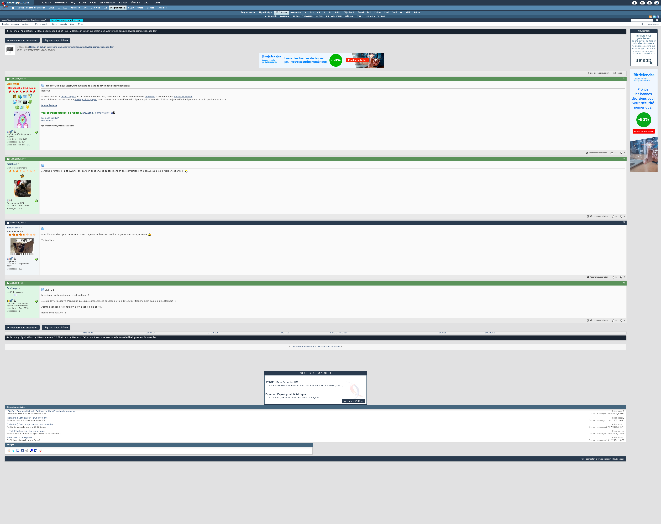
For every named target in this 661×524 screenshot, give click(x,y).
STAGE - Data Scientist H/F (281, 382)
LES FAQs (150, 333)
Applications (27, 31)
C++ (312, 12)
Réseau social (40, 24)
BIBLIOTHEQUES (339, 333)
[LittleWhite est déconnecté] (22, 120)
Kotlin (337, 12)
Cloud (51, 8)
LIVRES (359, 16)
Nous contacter (588, 459)
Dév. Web (95, 8)
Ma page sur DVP (50, 118)
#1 (624, 79)
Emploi (123, 2)
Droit (147, 2)
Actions (25, 24)
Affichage (617, 73)
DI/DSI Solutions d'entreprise (31, 8)
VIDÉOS (381, 16)
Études (135, 2)
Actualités (88, 333)
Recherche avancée (650, 24)
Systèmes (162, 8)
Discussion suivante (329, 346)
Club (157, 2)
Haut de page (618, 459)
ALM (65, 8)
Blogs (82, 2)
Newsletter (107, 2)
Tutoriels (60, 2)
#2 (624, 159)
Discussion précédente (303, 346)
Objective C (349, 12)
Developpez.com (603, 459)
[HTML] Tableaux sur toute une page (26, 431)
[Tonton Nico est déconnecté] (22, 247)
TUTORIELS (307, 16)
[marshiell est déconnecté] (22, 189)
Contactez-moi (102, 113)
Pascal (361, 12)
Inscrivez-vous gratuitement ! (66, 20)
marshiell (150, 96)
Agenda (63, 24)
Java (85, 8)
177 (28, 145)
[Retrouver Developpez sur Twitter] (654, 17)
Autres (417, 12)
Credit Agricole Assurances (290, 385)
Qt (401, 12)
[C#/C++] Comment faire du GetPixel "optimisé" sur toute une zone (41, 411)
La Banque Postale (283, 397)
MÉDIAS (349, 16)
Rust (386, 12)
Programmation (117, 8)
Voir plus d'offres (353, 401)
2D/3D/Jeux (87, 113)
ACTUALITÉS (271, 16)
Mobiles (150, 8)
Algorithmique (265, 12)
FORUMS (284, 16)
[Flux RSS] (650, 17)
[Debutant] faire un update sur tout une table (30, 424)
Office (140, 8)
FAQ (72, 2)
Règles (80, 24)
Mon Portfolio (47, 121)
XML (408, 12)
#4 (624, 283)
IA (59, 8)
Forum (13, 31)
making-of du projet (86, 99)
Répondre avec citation (598, 153)
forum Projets (68, 96)
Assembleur (296, 12)
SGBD (131, 8)
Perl (369, 12)
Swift (394, 12)
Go (329, 12)
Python (377, 12)
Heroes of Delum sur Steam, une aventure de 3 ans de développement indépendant (71, 47)
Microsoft (75, 8)
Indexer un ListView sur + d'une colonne (27, 418)
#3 (624, 222)
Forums (46, 2)
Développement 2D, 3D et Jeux (52, 31)
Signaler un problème (56, 40)
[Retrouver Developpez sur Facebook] (658, 17)
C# (318, 12)
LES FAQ (296, 16)
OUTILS (319, 16)
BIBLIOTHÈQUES (334, 16)
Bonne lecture (49, 105)
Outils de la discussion (598, 73)
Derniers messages (10, 24)
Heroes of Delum (183, 96)
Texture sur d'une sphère (19, 437)
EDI (105, 8)
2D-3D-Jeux (281, 12)
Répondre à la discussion (22, 40)
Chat (93, 2)
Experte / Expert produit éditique (285, 394)
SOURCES (370, 16)
